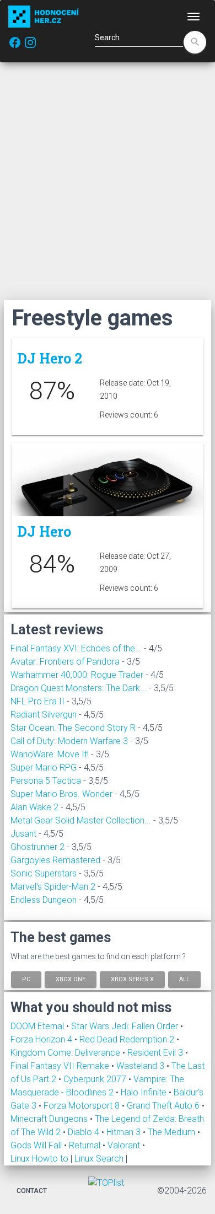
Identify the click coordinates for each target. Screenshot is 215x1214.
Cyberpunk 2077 (95, 1079)
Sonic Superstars (43, 873)
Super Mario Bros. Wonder (61, 794)
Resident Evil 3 (156, 1052)
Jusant (23, 833)
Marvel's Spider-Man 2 (52, 886)
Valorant (125, 1145)
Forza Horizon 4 (42, 1039)
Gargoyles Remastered (55, 860)
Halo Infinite (145, 1092)
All (184, 978)
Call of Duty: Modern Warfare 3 (69, 741)
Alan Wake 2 (34, 807)
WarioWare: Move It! (49, 754)
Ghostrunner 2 (37, 847)
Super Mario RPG (43, 767)
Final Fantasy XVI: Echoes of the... (76, 648)
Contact (32, 1191)
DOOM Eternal (38, 1026)
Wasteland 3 (141, 1066)
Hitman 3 (124, 1132)
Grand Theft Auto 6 (164, 1105)
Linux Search (98, 1158)
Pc (26, 978)
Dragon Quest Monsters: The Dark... (78, 688)
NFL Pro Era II (37, 701)
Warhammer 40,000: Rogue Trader (76, 675)
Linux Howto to (39, 1158)
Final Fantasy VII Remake (60, 1066)
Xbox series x (132, 978)
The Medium (172, 1132)
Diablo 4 (84, 1132)
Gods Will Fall (37, 1145)
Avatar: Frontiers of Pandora (65, 661)
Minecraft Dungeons (50, 1119)
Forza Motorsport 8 (83, 1105)
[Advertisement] (107, 180)
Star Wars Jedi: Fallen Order (125, 1026)
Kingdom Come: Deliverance (66, 1052)
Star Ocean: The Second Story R (73, 728)
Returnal (86, 1145)
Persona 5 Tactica (45, 781)
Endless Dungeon (43, 900)
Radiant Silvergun (43, 714)
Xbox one (70, 978)
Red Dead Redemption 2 (127, 1039)
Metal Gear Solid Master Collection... (80, 820)
